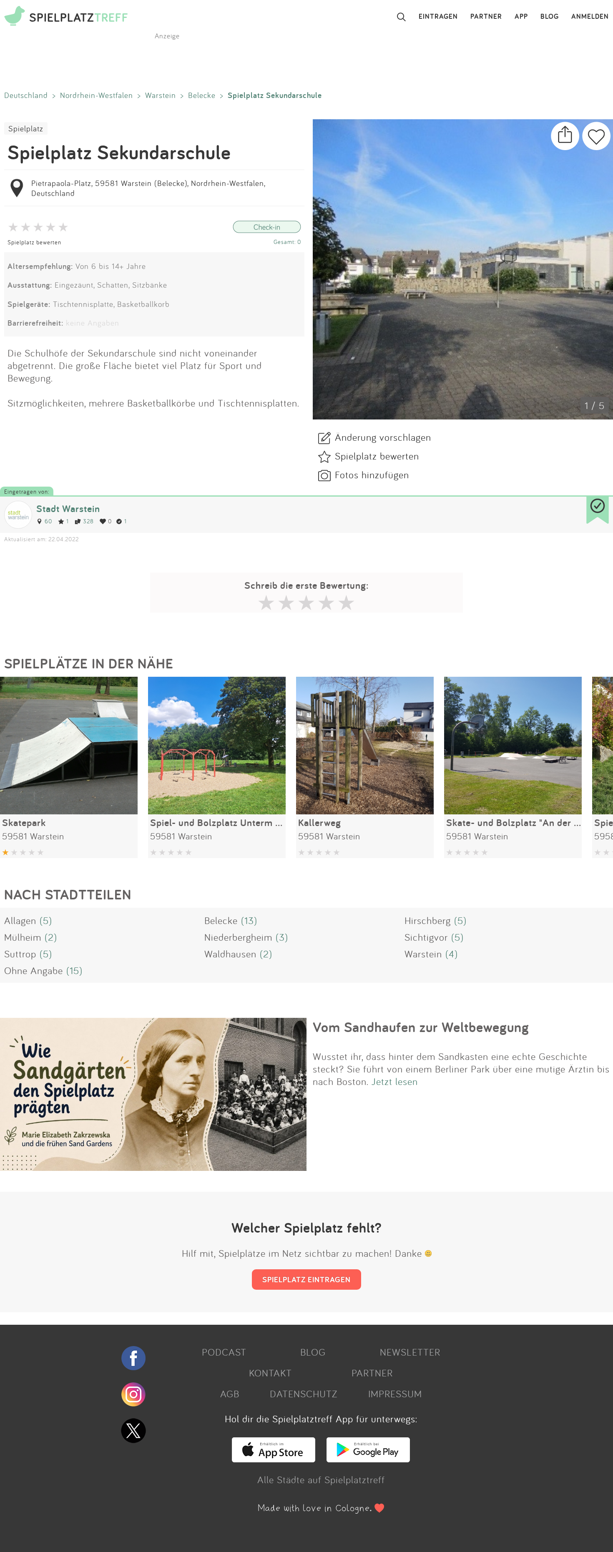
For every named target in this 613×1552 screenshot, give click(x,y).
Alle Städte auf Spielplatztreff (321, 1479)
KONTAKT (270, 1372)
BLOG (549, 16)
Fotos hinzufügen (372, 474)
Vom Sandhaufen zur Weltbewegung (421, 1027)
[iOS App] (273, 1458)
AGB (229, 1393)
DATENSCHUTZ (303, 1393)
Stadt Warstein (68, 508)
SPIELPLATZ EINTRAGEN (306, 1279)
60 (48, 521)
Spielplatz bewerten (34, 242)
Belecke (202, 95)
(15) (74, 970)
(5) (46, 920)
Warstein (160, 95)
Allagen (20, 920)
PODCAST (224, 1352)
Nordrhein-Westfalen (96, 95)
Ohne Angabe (33, 970)
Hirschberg (427, 920)
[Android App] (368, 1458)
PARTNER (486, 16)
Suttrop (20, 953)
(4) (451, 953)
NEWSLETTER (410, 1352)
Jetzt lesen (395, 1081)
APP (521, 16)
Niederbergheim (238, 937)
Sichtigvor (426, 937)
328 (88, 521)
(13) (249, 920)
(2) (51, 937)
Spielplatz (25, 128)
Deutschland (26, 95)
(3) (282, 937)
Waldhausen (230, 953)
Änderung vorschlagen (383, 437)
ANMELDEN (590, 16)
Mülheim (22, 937)
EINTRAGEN (438, 16)
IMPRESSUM (395, 1393)
